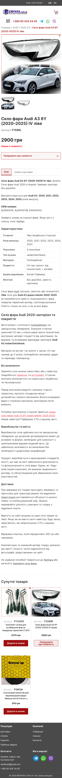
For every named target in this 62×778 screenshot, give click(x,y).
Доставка (5, 731)
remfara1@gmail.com (10, 764)
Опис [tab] (6, 172)
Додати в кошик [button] (16, 643)
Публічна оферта (9, 744)
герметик (22, 375)
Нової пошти (8, 497)
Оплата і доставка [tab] (23, 172)
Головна (5, 27)
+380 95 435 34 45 (25, 21)
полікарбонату (39, 324)
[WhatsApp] (48, 21)
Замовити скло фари (25, 563)
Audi (16, 291)
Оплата (4, 736)
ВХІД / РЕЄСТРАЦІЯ (34, 3)
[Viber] (54, 21)
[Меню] (8, 21)
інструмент (37, 375)
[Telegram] (41, 21)
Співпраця (38, 731)
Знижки (36, 736)
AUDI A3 (25, 27)
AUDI (15, 27)
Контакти (37, 740)
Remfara (48, 559)
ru (55, 3)
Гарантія (5, 740)
